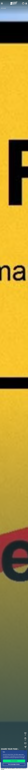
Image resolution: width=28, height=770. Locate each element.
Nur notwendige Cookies (14, 764)
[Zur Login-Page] (26, 3)
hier (23, 757)
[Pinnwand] (25, 743)
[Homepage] (14, 3)
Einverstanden (14, 761)
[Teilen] (25, 747)
